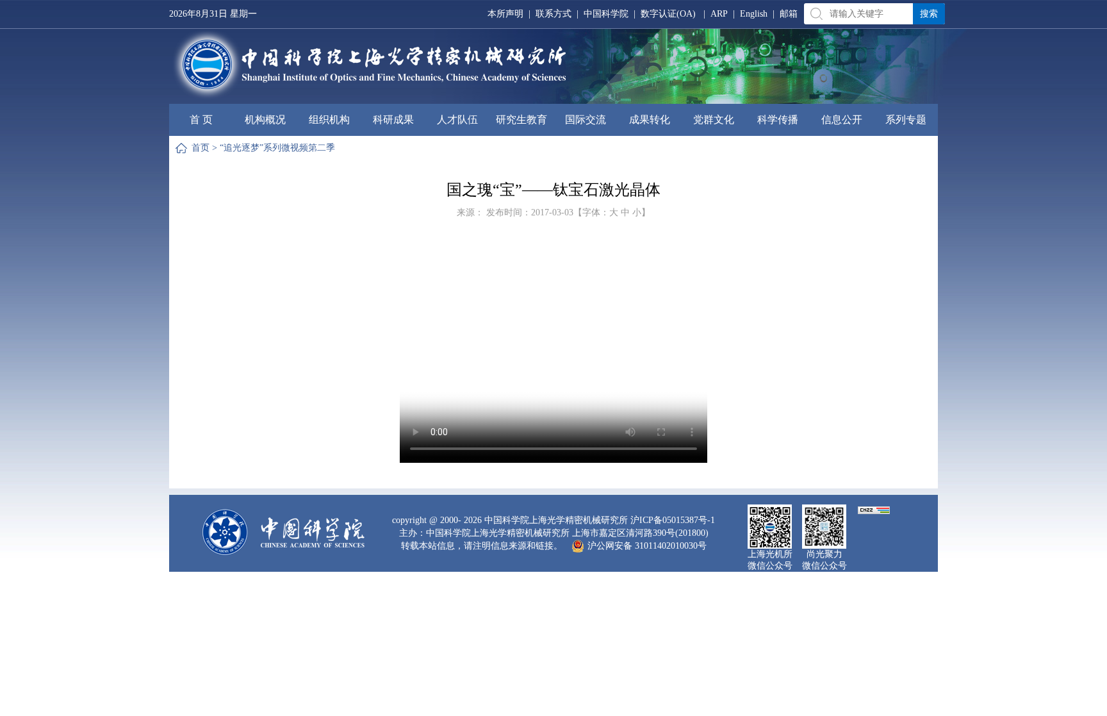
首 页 (201, 119)
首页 (200, 148)
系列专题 (905, 119)
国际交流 (585, 119)
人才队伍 (457, 119)
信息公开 (841, 119)
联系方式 (553, 14)
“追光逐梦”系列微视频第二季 (277, 148)
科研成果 (393, 119)
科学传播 (777, 119)
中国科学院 (606, 14)
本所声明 (505, 14)
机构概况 (265, 119)
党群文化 (713, 119)
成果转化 (649, 119)
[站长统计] (874, 509)
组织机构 (329, 119)
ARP (719, 14)
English (753, 14)
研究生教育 (521, 119)
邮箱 (789, 14)
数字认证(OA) (668, 14)
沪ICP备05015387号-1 (672, 520)
